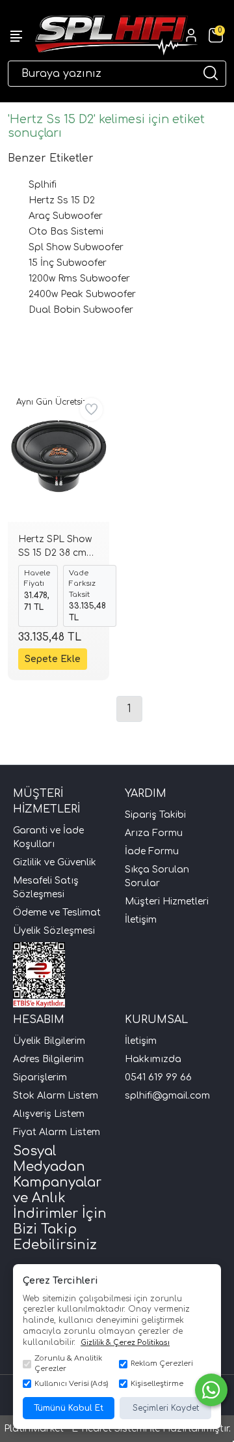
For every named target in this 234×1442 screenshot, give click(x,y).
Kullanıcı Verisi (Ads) (71, 1383)
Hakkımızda (153, 1059)
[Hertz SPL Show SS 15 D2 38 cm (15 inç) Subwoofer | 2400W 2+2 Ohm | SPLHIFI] (58, 457)
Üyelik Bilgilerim (49, 1041)
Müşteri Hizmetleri (167, 901)
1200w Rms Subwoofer (79, 278)
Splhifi (43, 185)
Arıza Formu (154, 833)
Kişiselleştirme (157, 1383)
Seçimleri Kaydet (166, 1408)
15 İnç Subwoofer (68, 263)
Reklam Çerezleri (162, 1363)
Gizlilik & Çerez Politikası (125, 1342)
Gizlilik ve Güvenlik (54, 862)
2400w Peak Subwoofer (82, 294)
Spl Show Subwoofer (76, 247)
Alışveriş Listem (48, 1114)
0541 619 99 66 (158, 1077)
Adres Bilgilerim (48, 1059)
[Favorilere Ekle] (91, 409)
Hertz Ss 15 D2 (62, 200)
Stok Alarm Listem (55, 1096)
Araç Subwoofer (66, 216)
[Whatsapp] (211, 1390)
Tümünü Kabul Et (68, 1408)
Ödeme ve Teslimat (57, 912)
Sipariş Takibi (155, 815)
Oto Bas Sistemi (66, 232)
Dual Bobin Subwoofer (81, 310)
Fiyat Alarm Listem (56, 1132)
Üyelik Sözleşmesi (54, 931)
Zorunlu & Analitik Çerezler (68, 1364)
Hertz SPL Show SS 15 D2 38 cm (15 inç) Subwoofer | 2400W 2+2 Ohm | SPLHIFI (58, 548)
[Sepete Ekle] (52, 659)
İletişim (141, 920)
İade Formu (152, 851)
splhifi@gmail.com (167, 1096)
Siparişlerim (40, 1077)
